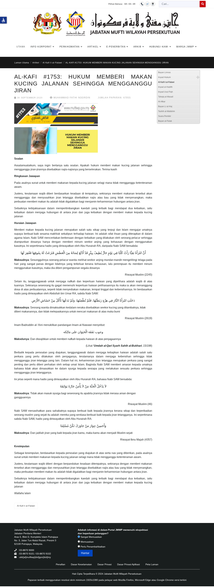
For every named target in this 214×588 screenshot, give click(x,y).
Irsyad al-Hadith (165, 87)
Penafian (60, 564)
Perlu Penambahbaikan (92, 546)
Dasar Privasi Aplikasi (128, 564)
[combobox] (179, 4)
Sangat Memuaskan (91, 537)
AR (134, 4)
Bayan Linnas (164, 72)
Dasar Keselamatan (81, 564)
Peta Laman (151, 564)
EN (130, 4)
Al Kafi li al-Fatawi (26, 506)
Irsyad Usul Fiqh (165, 92)
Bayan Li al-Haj (165, 106)
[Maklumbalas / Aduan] (147, 4)
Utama (20, 46)
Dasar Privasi (104, 564)
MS (125, 4)
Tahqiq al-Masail (165, 97)
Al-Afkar (161, 101)
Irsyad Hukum (164, 77)
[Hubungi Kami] (142, 4)
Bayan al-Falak (165, 121)
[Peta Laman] (152, 4)
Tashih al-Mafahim (166, 111)
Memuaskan (87, 541)
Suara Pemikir (164, 116)
